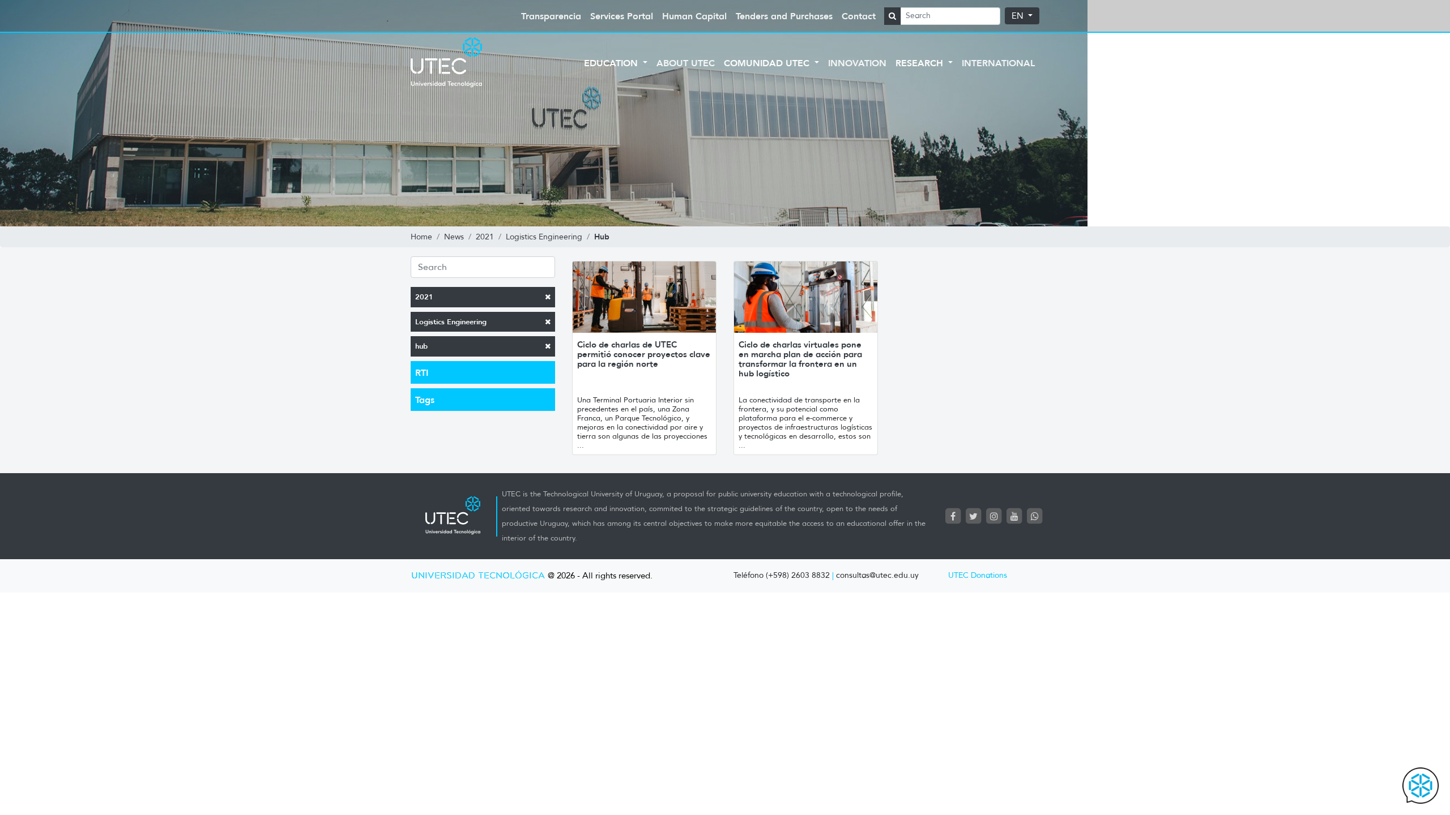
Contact (859, 16)
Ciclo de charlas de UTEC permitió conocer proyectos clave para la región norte (643, 354)
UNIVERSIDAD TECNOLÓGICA (478, 575)
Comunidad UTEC (768, 62)
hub (421, 346)
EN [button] (1019, 16)
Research (920, 62)
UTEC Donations (977, 575)
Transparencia (551, 16)
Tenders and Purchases (784, 16)
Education (612, 62)
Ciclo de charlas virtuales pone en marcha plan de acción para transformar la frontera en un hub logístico (800, 359)
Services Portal (621, 16)
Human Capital (694, 16)
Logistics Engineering (451, 322)
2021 (424, 297)
